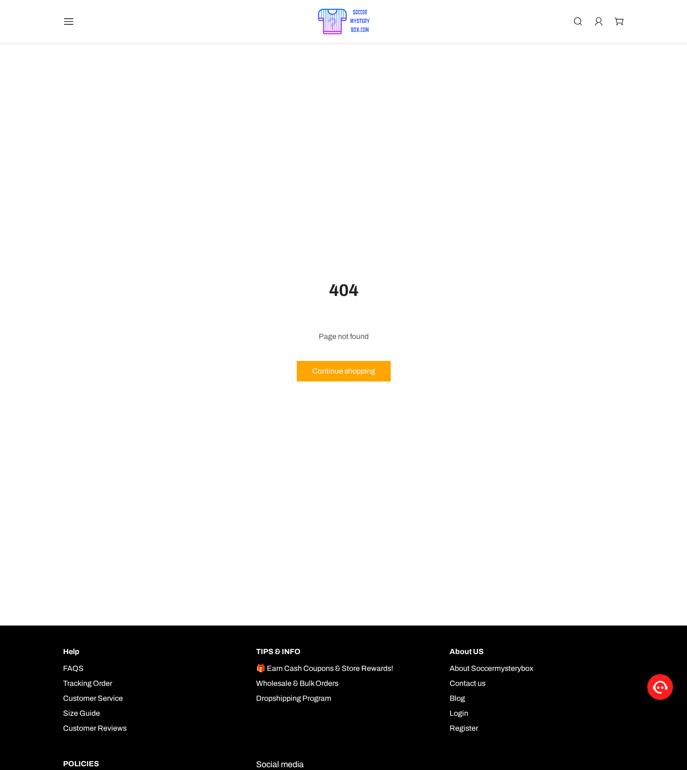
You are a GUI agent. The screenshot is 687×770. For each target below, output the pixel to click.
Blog (457, 698)
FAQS (73, 668)
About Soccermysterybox (491, 668)
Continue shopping (343, 371)
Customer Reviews (95, 728)
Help (71, 651)
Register (464, 728)
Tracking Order (87, 683)
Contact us (468, 683)
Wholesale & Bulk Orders (297, 683)
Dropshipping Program (293, 698)
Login (459, 713)
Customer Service (93, 698)
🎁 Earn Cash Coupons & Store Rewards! (324, 668)
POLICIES (81, 764)
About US (467, 651)
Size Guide (81, 713)
